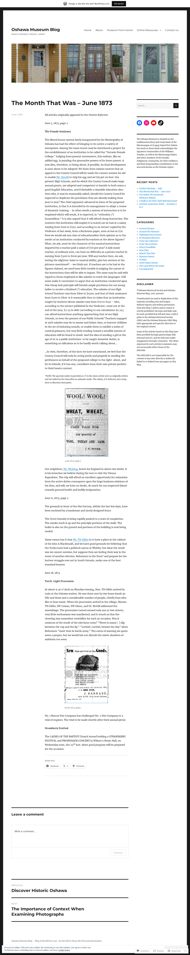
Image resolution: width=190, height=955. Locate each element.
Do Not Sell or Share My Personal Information (80, 941)
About (99, 30)
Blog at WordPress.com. (46, 941)
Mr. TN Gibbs (80, 539)
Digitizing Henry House (150, 235)
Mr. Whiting (70, 468)
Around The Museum (149, 231)
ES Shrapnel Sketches (149, 238)
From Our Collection (148, 241)
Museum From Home (120, 30)
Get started (119, 4)
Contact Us (172, 30)
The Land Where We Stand (151, 266)
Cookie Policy (64, 950)
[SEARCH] (176, 105)
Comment (118, 852)
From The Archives (148, 244)
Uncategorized (146, 269)
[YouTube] (153, 123)
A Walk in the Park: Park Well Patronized (158, 201)
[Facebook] (139, 123)
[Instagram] (146, 123)
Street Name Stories (148, 263)
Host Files (144, 250)
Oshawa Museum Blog (35, 29)
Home (87, 30)
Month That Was (147, 253)
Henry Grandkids (147, 247)
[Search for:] (155, 105)
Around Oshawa (146, 228)
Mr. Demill (62, 177)
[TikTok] (160, 123)
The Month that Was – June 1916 (154, 191)
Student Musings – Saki (150, 188)
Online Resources (147, 30)
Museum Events (146, 256)
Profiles (143, 259)
